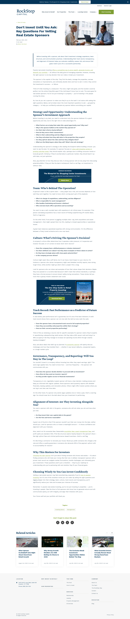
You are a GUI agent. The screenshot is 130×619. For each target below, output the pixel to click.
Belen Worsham (22, 44)
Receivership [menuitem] (70, 595)
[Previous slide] (107, 533)
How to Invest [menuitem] (70, 585)
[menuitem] (99, 5)
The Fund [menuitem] (69, 582)
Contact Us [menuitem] (95, 593)
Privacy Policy (110, 614)
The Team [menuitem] (94, 585)
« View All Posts (21, 22)
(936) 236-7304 (27, 586)
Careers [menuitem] (94, 590)
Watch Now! (84, 2)
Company (93, 12)
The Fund (71, 12)
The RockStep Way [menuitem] (97, 588)
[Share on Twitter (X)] (67, 522)
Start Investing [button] (106, 12)
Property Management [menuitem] (73, 601)
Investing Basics (59, 509)
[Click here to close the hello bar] (127, 2)
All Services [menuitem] (70, 603)
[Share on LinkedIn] (62, 522)
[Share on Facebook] (57, 522)
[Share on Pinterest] (72, 522)
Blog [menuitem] (93, 603)
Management (71, 509)
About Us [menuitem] (94, 582)
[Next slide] (112, 533)
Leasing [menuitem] (69, 598)
